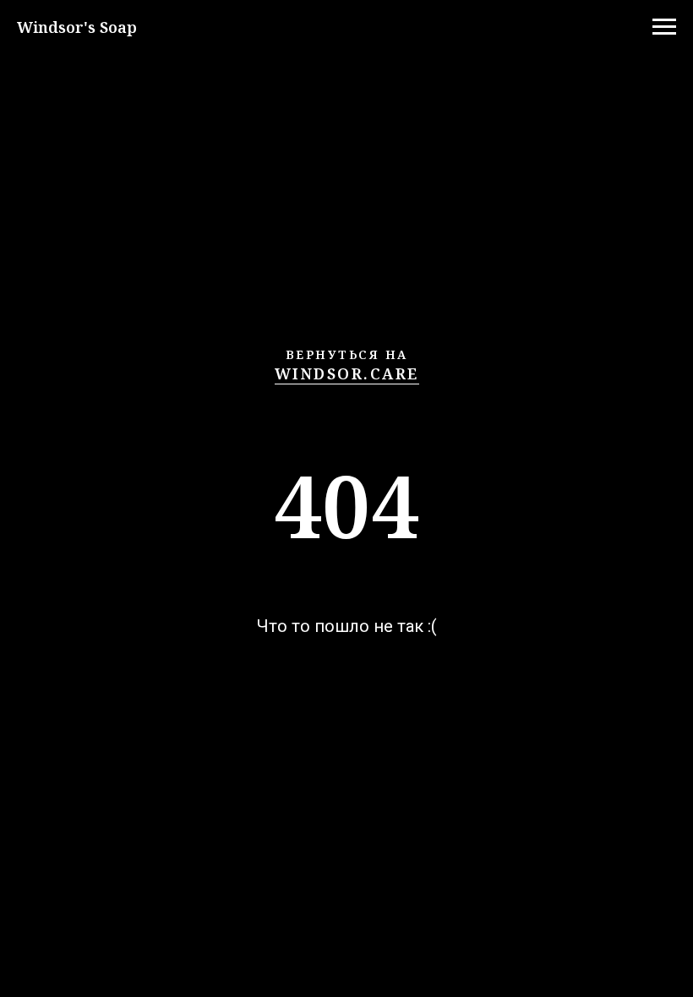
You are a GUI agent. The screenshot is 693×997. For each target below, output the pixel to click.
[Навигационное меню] (664, 27)
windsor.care (347, 373)
